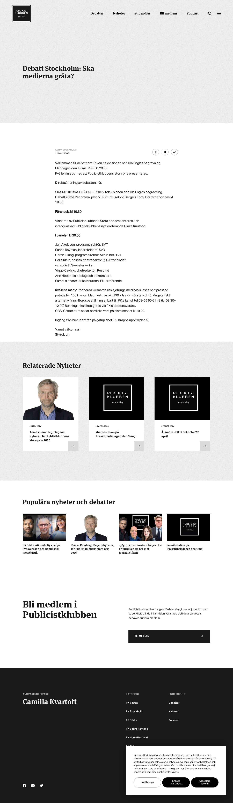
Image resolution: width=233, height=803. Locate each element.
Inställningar (147, 782)
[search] (210, 14)
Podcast (193, 13)
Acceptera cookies (204, 782)
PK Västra (132, 703)
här (99, 182)
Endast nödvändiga (176, 782)
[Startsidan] (21, 13)
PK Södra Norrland (137, 729)
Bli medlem (168, 13)
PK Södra (131, 720)
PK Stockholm (134, 711)
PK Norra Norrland (137, 737)
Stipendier (142, 13)
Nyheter (119, 13)
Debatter (97, 13)
